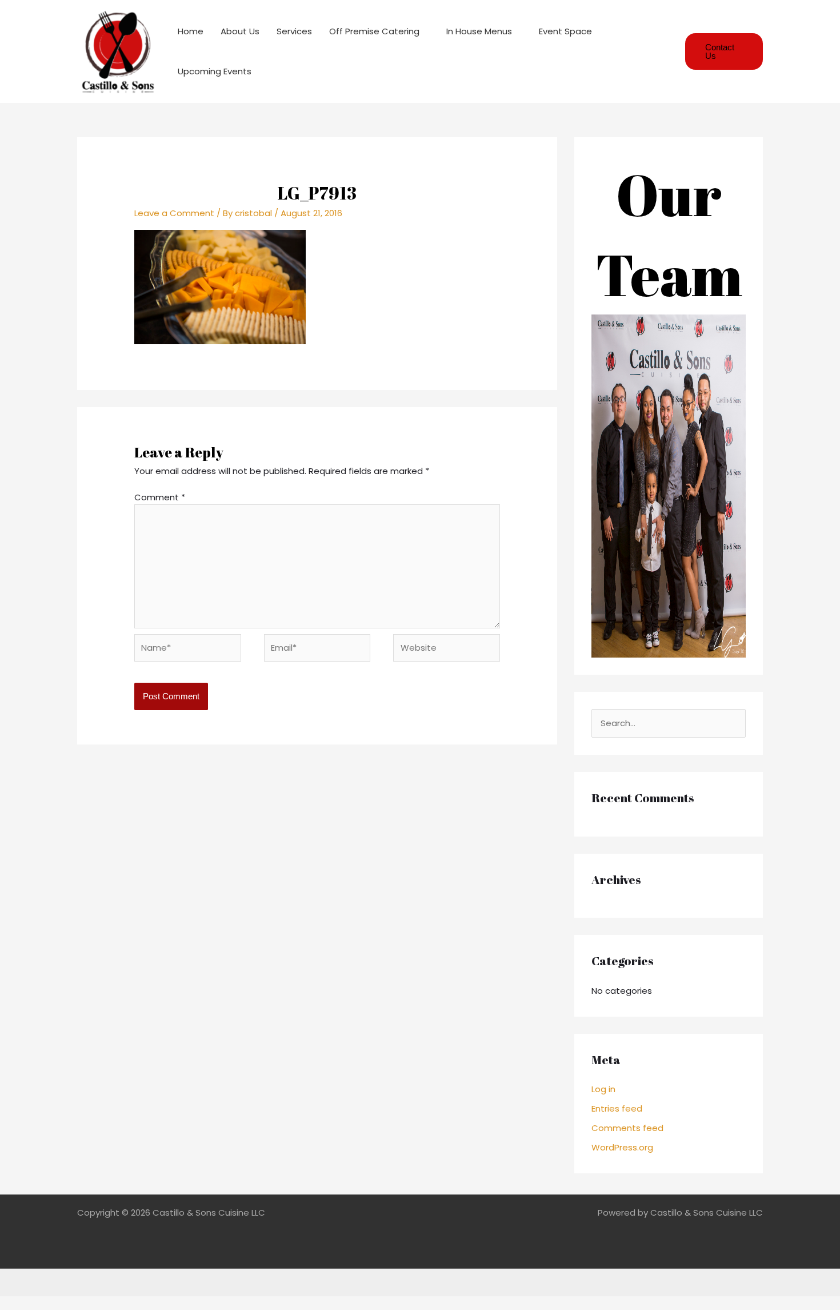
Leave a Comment (174, 213)
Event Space (565, 31)
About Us (240, 31)
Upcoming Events (214, 71)
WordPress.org (622, 1147)
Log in (603, 1089)
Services (294, 31)
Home (190, 31)
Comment (159, 497)
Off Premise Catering (374, 31)
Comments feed (627, 1128)
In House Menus (479, 31)
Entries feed (616, 1108)
